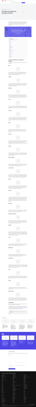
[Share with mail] (3, 26)
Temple (24, 393)
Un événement (25, 397)
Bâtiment (2, 391)
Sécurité (24, 391)
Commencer (23, 2)
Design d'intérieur (14, 374)
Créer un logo (18, 33)
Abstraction (3, 374)
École (24, 401)
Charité (2, 394)
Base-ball (2, 387)
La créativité (14, 390)
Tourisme (24, 394)
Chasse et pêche (3, 395)
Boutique (2, 390)
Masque (13, 401)
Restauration (25, 384)
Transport (24, 395)
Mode (24, 374)
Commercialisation (3, 399)
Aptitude (2, 380)
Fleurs (13, 380)
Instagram (14, 386)
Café (2, 393)
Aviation (2, 384)
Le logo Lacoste (10, 117)
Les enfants (14, 395)
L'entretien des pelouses (15, 389)
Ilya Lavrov (3, 14)
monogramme (14, 130)
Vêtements (25, 399)
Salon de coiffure (25, 387)
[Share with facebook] (3, 22)
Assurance (3, 382)
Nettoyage (25, 376)
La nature (13, 392)
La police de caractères (19, 233)
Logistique (14, 396)
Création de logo (4, 324)
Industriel (13, 384)
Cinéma (2, 396)
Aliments (2, 376)
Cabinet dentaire (3, 392)
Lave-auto (14, 394)
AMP (2, 404)
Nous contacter (4, 404)
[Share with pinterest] (3, 25)
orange (15, 199)
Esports (13, 378)
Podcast (24, 380)
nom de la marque (18, 299)
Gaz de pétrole (14, 382)
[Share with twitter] (3, 23)
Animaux (2, 378)
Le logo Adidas (10, 83)
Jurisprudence (14, 388)
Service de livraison (25, 388)
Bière (2, 388)
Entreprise (14, 376)
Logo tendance (14, 397)
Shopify (24, 389)
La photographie (14, 393)
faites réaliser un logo (25, 306)
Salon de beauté (25, 386)
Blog (2, 389)
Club (2, 397)
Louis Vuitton (9, 174)
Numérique (25, 378)
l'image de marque (29, 324)
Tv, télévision (25, 396)
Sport (24, 390)
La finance (14, 391)
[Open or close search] (33, 0)
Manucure (14, 399)
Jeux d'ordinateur (14, 387)
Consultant (3, 401)
